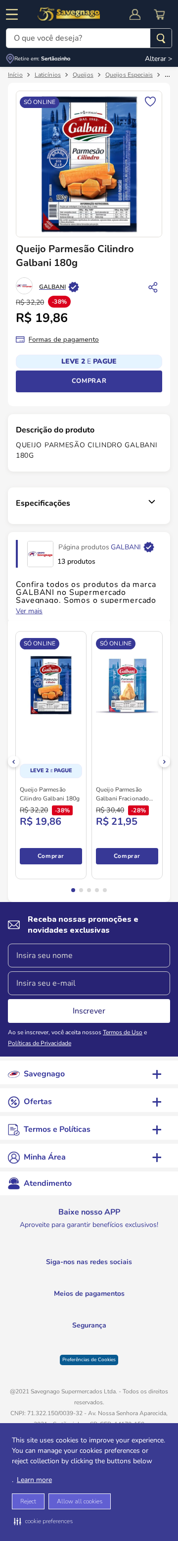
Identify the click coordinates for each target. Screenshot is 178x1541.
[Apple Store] (118, 1242)
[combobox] (89, 38)
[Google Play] (59, 1242)
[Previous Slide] (13, 762)
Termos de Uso (122, 1033)
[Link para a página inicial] (15, 76)
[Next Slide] (164, 762)
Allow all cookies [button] (79, 1501)
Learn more (34, 1480)
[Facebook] (133, 1275)
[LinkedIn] (94, 1275)
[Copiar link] (153, 287)
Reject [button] (28, 1501)
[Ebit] (62, 1342)
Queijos (83, 76)
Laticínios (48, 76)
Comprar (89, 381)
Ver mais (29, 612)
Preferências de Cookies (89, 1360)
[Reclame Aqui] (111, 1342)
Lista (150, 102)
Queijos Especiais (129, 76)
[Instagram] (53, 1275)
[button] (43, 1521)
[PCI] (85, 1338)
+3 (28, 857)
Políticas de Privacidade (39, 1044)
